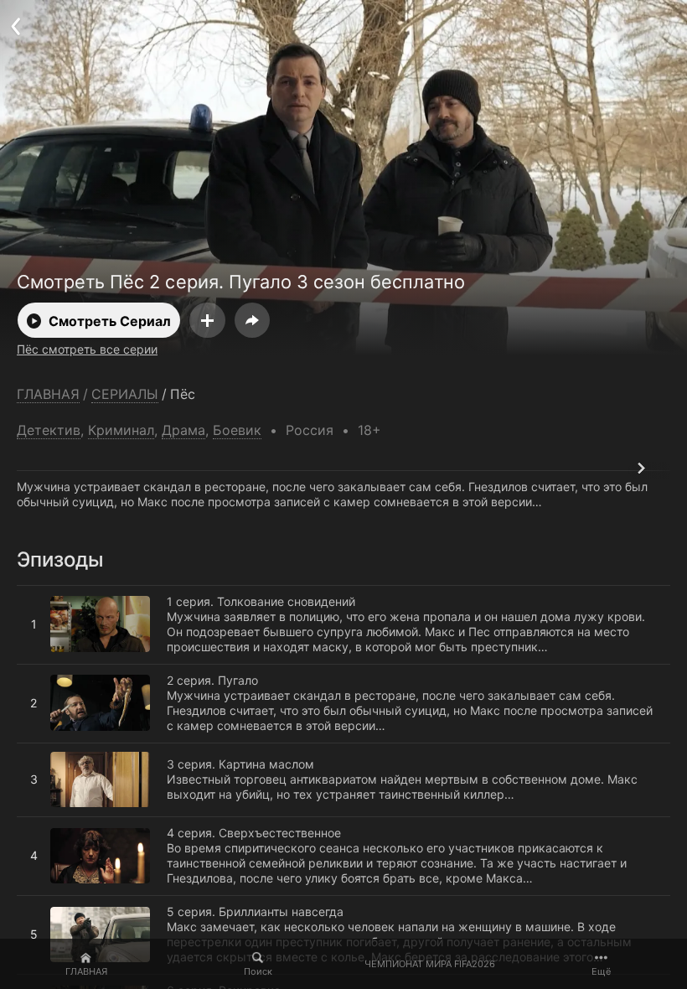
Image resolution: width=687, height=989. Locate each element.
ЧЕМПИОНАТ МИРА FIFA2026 (429, 964)
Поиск (258, 971)
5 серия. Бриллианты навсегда (105, 902)
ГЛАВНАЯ (86, 971)
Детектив (48, 430)
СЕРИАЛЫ (124, 394)
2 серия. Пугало (62, 671)
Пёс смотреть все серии (87, 349)
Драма (183, 430)
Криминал (121, 430)
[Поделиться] (252, 320)
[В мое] (207, 320)
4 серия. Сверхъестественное (104, 824)
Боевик (237, 430)
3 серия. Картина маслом (90, 750)
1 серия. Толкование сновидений (111, 592)
